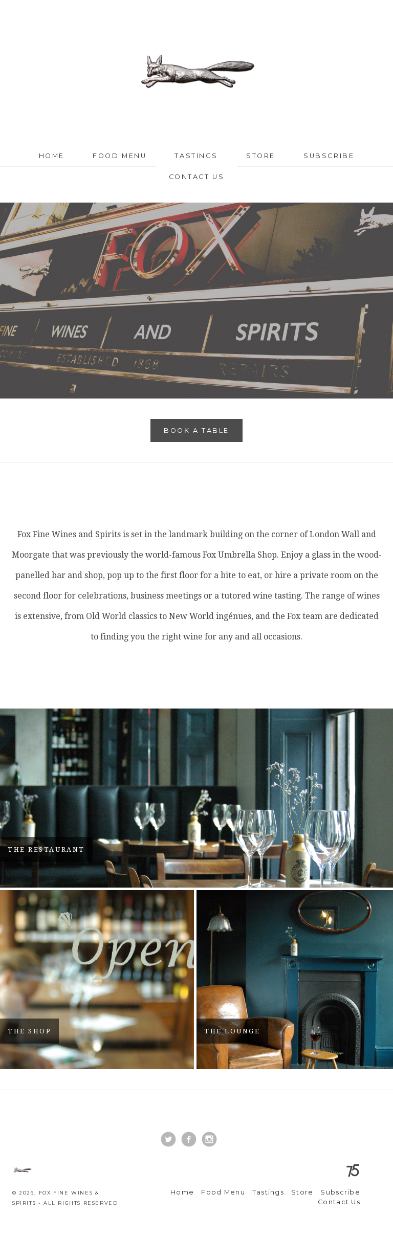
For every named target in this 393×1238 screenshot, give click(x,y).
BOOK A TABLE (196, 430)
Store (260, 156)
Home (51, 156)
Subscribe (328, 156)
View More (196, 798)
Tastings (195, 156)
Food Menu (119, 156)
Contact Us (197, 177)
